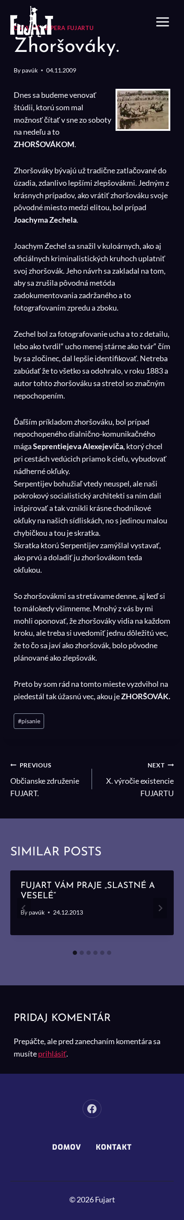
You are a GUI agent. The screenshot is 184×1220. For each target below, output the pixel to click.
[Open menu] (162, 22)
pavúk (30, 70)
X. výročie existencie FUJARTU (140, 779)
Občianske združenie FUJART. (44, 779)
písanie (29, 721)
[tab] (75, 953)
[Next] (160, 908)
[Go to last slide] (24, 908)
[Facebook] (92, 1108)
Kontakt (114, 1147)
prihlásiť (52, 1053)
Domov (66, 1147)
